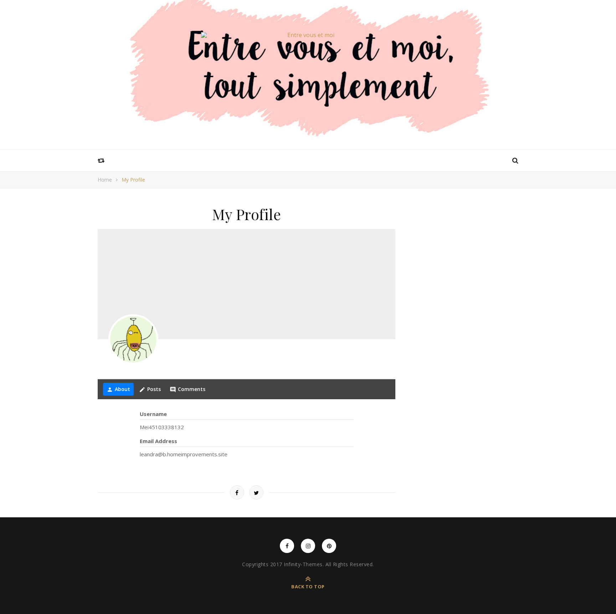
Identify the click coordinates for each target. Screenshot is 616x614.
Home (105, 179)
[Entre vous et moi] (308, 35)
